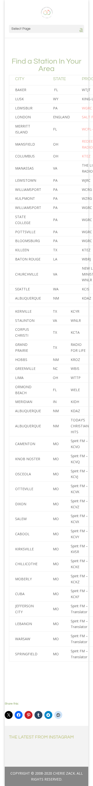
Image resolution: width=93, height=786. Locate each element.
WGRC (87, 108)
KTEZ (86, 156)
